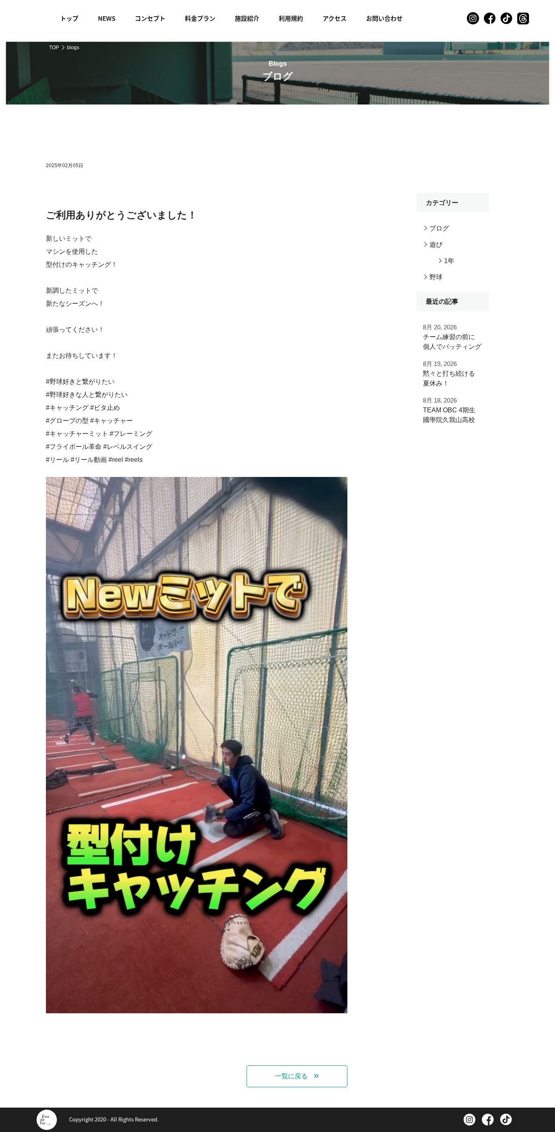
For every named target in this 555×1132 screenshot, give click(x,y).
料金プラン (200, 18)
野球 (435, 277)
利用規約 (291, 18)
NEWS (106, 18)
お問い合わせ (384, 18)
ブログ (439, 228)
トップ (69, 18)
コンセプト (150, 18)
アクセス (335, 18)
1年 (449, 260)
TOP (54, 47)
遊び (435, 244)
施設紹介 (247, 18)
